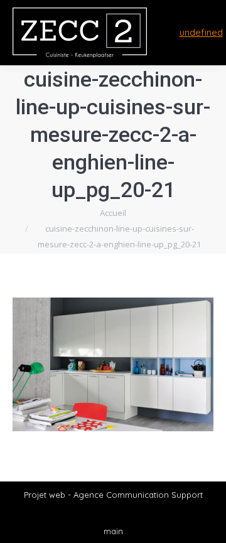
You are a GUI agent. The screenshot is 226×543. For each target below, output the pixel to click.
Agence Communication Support (138, 495)
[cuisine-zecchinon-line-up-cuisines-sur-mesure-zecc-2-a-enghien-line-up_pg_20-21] (113, 364)
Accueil (113, 212)
